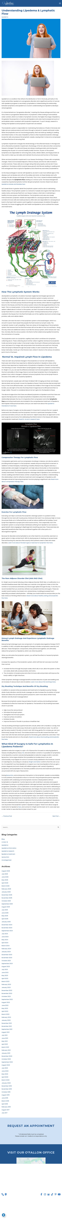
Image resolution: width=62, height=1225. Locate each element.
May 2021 (5, 1041)
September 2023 (7, 963)
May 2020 (5, 1074)
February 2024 (6, 949)
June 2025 (5, 913)
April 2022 (5, 1011)
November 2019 (7, 1089)
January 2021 (6, 1053)
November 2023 (7, 958)
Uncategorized (6, 860)
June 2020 (5, 1071)
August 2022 (6, 1002)
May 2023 (5, 975)
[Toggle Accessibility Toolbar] (3, 1215)
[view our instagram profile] (45, 1194)
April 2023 (5, 978)
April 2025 (5, 919)
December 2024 (7, 925)
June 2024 (5, 937)
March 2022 (5, 1014)
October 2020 (6, 1059)
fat (23, 753)
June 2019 (5, 1098)
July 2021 (4, 1035)
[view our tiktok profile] (52, 1194)
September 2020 (7, 1062)
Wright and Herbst (35, 762)
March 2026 (5, 886)
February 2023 (6, 984)
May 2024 (5, 940)
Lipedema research (8, 851)
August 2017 (5, 1110)
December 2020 (7, 1056)
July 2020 (5, 1068)
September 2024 (7, 931)
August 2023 (6, 966)
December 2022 (7, 990)
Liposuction (5, 857)
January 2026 (6, 892)
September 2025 (7, 904)
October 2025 (6, 901)
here (19, 807)
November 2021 (7, 1026)
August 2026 (6, 871)
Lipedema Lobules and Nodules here (13, 184)
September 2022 (7, 999)
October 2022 (6, 996)
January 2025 (6, 922)
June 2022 (5, 1005)
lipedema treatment (8, 854)
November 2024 (7, 928)
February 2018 (6, 1107)
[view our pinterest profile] (55, 1194)
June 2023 (5, 972)
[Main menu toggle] (60, 3)
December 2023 (7, 955)
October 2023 (6, 961)
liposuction (9, 775)
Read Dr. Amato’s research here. (29, 419)
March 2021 (5, 1047)
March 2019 (5, 1101)
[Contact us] (2, 1194)
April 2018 (5, 1104)
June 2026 (5, 877)
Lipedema (5, 17)
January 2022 (6, 1020)
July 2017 (4, 1113)
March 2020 (5, 1080)
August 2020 (6, 1065)
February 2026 (6, 889)
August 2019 (5, 1095)
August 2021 (5, 1032)
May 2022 (5, 1008)
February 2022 (6, 1017)
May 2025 (5, 916)
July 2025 (5, 910)
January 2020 (6, 1083)
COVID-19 (5, 842)
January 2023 (6, 987)
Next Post (56, 816)
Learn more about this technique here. (43, 682)
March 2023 (5, 981)
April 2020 (5, 1077)
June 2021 (5, 1038)
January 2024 (6, 952)
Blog (3, 839)
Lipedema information (9, 848)
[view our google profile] (48, 1194)
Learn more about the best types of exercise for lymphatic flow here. (30, 543)
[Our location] (5, 1194)
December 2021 (7, 1023)
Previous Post (7, 816)
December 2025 (7, 895)
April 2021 (5, 1044)
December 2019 (7, 1086)
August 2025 (6, 907)
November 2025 (7, 898)
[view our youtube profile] (59, 1194)
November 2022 (7, 993)
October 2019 (6, 1092)
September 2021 (7, 1029)
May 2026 (5, 880)
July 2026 (5, 874)
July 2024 (5, 934)
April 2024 (5, 943)
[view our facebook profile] (41, 1194)
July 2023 (5, 969)
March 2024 (5, 946)
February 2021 (6, 1050)
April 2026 (5, 883)
